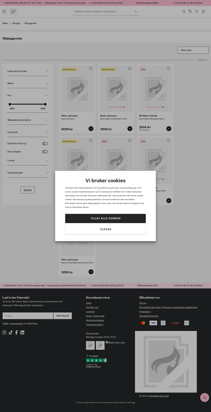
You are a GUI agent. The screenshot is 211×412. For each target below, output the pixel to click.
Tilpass (105, 229)
